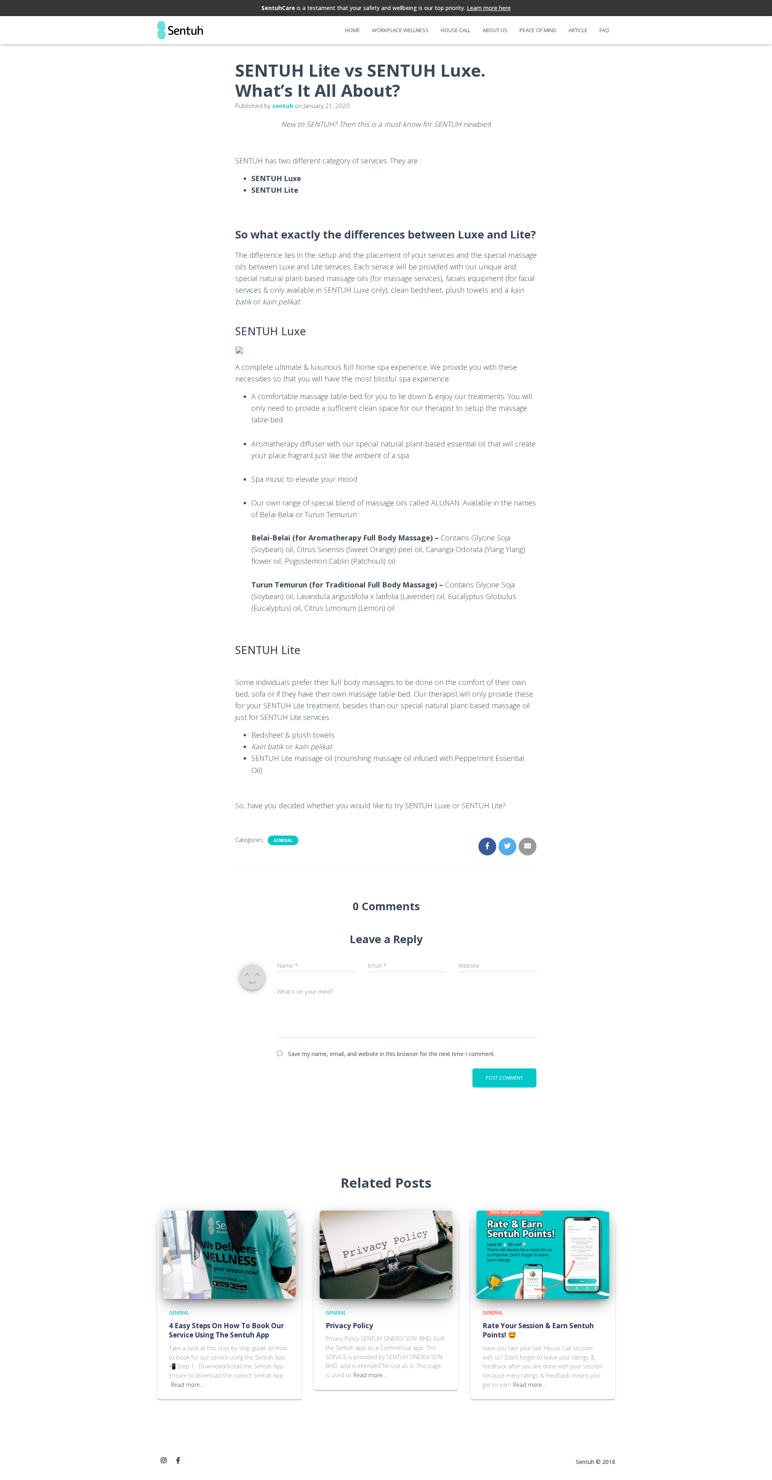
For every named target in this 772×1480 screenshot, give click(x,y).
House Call (455, 30)
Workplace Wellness (400, 30)
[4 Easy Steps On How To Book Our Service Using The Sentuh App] (229, 1254)
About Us (494, 30)
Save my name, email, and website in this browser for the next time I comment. (391, 1054)
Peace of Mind (537, 30)
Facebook (178, 1460)
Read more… (187, 1384)
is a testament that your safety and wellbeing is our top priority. (386, 8)
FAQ (604, 30)
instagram (163, 1460)
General (283, 840)
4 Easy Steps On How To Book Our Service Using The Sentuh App (226, 1330)
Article (578, 30)
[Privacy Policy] (386, 1254)
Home (352, 30)
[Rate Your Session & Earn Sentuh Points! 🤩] (542, 1254)
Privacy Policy (349, 1325)
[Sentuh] (180, 30)
